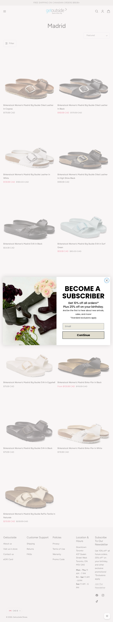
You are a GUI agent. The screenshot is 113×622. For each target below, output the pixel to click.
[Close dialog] (106, 280)
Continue (83, 335)
